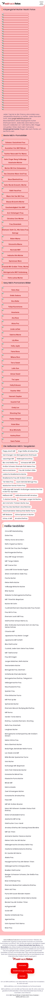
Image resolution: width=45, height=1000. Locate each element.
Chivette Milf (10, 631)
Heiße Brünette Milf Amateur (26, 495)
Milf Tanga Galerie (12, 561)
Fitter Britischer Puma (13, 695)
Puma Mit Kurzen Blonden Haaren (17, 894)
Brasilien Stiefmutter (12, 870)
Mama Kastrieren (9, 470)
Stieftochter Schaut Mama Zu (16, 621)
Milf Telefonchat (11, 653)
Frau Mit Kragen (11, 657)
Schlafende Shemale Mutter (15, 674)
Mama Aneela (10, 787)
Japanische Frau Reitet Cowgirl (16, 636)
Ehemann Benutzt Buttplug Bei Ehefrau (19, 708)
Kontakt (22, 976)
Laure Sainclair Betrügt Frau (26, 482)
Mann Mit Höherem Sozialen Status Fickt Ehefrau (20, 809)
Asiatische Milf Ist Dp (12, 819)
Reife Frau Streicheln (13, 725)
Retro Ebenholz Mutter (13, 744)
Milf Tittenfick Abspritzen (14, 599)
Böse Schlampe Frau (12, 881)
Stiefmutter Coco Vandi (14, 823)
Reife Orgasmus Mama (13, 544)
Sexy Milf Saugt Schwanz (14, 557)
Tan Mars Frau (8, 482)
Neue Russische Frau (12, 687)
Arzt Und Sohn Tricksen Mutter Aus (16, 503)
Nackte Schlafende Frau (14, 915)
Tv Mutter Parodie (9, 499)
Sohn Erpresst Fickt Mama (14, 923)
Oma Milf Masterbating (13, 531)
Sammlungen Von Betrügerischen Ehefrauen (20, 455)
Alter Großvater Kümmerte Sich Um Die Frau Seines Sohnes (22, 626)
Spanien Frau (10, 691)
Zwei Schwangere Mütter (14, 791)
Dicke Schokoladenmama (15, 815)
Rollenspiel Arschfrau (25, 459)
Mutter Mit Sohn (11, 604)
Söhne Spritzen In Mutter (24, 514)
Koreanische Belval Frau (14, 774)
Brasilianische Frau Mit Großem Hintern (17, 478)
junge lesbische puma (20, 118)
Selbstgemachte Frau (13, 683)
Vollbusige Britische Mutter (15, 587)
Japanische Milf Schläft (14, 640)
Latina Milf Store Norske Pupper (16, 570)
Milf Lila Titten (10, 832)
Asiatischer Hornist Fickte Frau (14, 485)
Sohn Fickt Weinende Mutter (15, 770)
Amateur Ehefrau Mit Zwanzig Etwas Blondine (22, 828)
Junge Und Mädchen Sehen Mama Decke (20, 898)
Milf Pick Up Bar (10, 700)
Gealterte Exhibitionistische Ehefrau (18, 849)
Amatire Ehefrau (21, 518)
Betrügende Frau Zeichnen (15, 670)
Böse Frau (8, 928)
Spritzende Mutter (12, 704)
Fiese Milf (8, 800)
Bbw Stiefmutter (11, 644)
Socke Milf (9, 911)
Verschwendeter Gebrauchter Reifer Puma (19, 511)
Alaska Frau (9, 857)
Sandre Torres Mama (13, 717)
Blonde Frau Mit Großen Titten (16, 902)
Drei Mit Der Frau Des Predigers (16, 548)
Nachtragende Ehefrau (13, 552)
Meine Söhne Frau (11, 740)
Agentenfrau (10, 919)
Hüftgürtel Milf (10, 906)
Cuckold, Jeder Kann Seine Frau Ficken (19, 648)
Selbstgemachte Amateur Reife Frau (19, 845)
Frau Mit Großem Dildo (27, 470)
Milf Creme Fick (11, 565)
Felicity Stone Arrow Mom (14, 540)
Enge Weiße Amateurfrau (28, 451)
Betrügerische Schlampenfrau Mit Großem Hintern (21, 735)
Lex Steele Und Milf (12, 753)
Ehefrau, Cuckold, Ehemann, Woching (19, 721)
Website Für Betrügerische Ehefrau (18, 595)
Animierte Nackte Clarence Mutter (18, 836)
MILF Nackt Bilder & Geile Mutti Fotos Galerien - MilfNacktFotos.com (25, 996)
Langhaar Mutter (11, 729)
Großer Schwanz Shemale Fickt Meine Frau (19, 466)
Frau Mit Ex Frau (11, 612)
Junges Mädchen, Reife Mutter (16, 661)
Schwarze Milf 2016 (28, 463)
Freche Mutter (10, 578)
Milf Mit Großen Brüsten (14, 804)
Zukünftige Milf (8, 459)
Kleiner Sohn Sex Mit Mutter (15, 840)
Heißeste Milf (8, 495)
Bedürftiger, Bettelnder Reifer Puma (18, 749)
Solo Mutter (9, 761)
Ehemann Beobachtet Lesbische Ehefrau (20, 885)
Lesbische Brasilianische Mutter (14, 474)
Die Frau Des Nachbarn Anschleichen (17, 507)
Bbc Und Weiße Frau (10, 463)
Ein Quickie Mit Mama (13, 853)
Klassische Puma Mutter (14, 778)
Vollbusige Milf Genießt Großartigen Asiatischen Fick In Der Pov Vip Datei (22, 490)
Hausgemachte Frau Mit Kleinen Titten (19, 862)
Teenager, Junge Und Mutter (30, 499)
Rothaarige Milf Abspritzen (15, 766)
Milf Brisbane (7, 514)
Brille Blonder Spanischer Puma (16, 757)
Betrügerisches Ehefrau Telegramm (18, 678)
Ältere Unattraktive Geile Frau (16, 574)
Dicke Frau (9, 535)
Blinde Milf (8, 783)
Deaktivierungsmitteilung (22, 971)
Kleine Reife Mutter (12, 582)
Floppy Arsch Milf (9, 451)
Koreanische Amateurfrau (15, 796)
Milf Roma (8, 712)
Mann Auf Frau (10, 889)
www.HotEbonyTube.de (11, 940)
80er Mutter (9, 591)
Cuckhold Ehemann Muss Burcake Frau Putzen (22, 608)
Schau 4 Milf (7, 518)
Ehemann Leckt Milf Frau (14, 616)
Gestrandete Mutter (12, 665)
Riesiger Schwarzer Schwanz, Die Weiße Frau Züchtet (21, 875)
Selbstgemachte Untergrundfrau (17, 866)
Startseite (22, 965)
